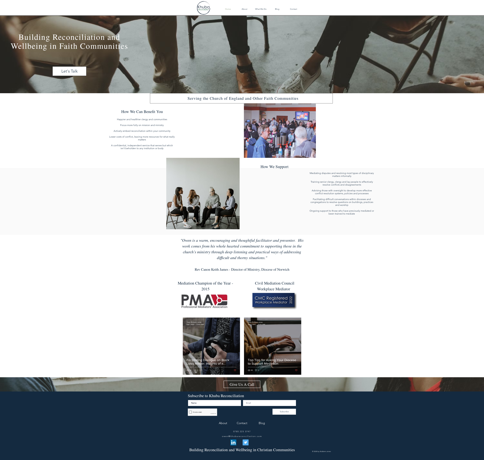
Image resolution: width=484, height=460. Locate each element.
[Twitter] (246, 442)
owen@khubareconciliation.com (242, 436)
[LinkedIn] (233, 442)
